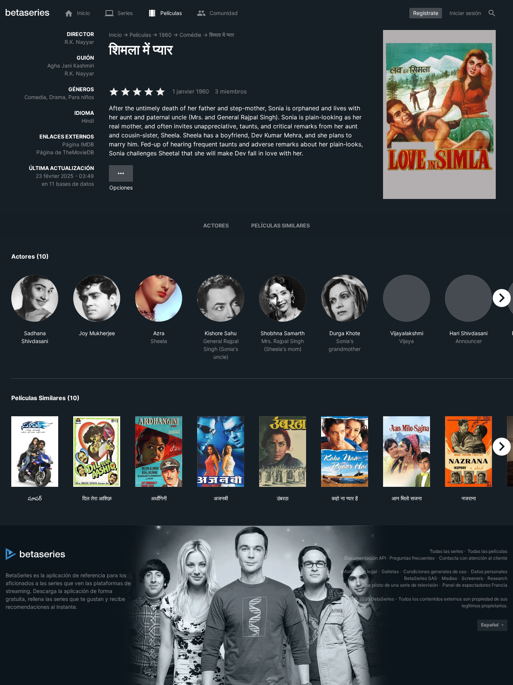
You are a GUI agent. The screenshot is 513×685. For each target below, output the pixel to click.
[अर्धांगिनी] (158, 451)
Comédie (190, 35)
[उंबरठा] (282, 451)
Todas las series (446, 551)
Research (497, 578)
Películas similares (280, 225)
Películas (140, 35)
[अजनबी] (220, 451)
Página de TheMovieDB (65, 152)
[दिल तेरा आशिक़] (96, 451)
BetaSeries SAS (420, 578)
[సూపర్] (34, 451)
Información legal (359, 571)
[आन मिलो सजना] (406, 451)
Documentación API (365, 558)
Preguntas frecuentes (412, 558)
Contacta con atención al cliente (473, 558)
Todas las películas (487, 551)
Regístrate (425, 13)
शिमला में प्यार (221, 35)
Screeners (472, 578)
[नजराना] (468, 451)
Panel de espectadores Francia (474, 585)
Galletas (390, 571)
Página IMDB (78, 144)
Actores (216, 225)
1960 (165, 35)
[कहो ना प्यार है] (344, 451)
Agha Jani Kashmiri (70, 65)
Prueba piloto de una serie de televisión (397, 585)
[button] (34, 318)
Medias (449, 578)
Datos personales (489, 571)
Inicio (115, 35)
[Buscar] (492, 13)
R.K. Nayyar (79, 42)
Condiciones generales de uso (434, 571)
